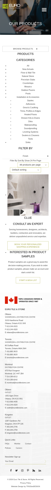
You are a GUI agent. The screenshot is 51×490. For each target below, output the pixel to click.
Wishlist (17, 444)
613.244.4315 (12, 326)
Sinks (28, 142)
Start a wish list (28, 280)
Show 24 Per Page (33, 161)
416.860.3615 (12, 351)
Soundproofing (30, 128)
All (28, 66)
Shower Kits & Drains (30, 118)
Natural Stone (28, 76)
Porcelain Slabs (28, 80)
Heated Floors (30, 114)
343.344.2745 (12, 427)
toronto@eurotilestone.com (17, 358)
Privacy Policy (25, 483)
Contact (28, 444)
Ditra (30, 121)
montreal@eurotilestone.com (18, 383)
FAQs (7, 444)
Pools (28, 94)
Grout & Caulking (30, 107)
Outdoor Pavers (28, 90)
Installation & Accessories (28, 97)
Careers (19, 448)
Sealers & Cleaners (30, 135)
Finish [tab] (25, 156)
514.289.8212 (12, 377)
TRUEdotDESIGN (33, 486)
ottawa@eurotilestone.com (17, 332)
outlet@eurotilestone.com (17, 408)
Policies (8, 448)
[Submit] (45, 461)
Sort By (21, 161)
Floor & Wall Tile (28, 73)
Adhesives (30, 104)
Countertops (28, 83)
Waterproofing (30, 125)
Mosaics (28, 87)
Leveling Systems (30, 132)
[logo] (11, 6)
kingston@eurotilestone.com (18, 433)
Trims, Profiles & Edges (30, 111)
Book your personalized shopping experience (28, 245)
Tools (30, 139)
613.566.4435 (12, 402)
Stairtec (30, 100)
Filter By (13, 161)
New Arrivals (28, 69)
